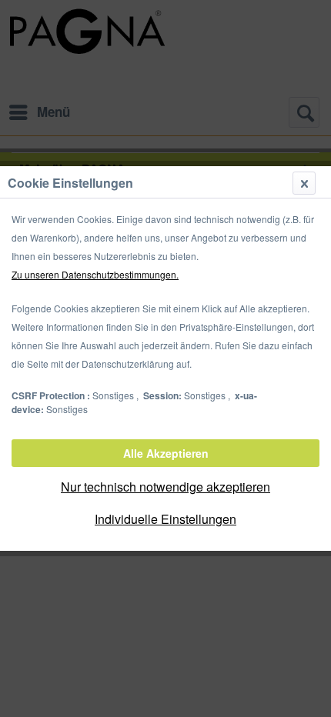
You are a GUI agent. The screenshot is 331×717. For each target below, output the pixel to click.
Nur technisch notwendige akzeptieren (165, 486)
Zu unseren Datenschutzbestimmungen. (95, 274)
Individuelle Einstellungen (165, 519)
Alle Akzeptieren (166, 453)
